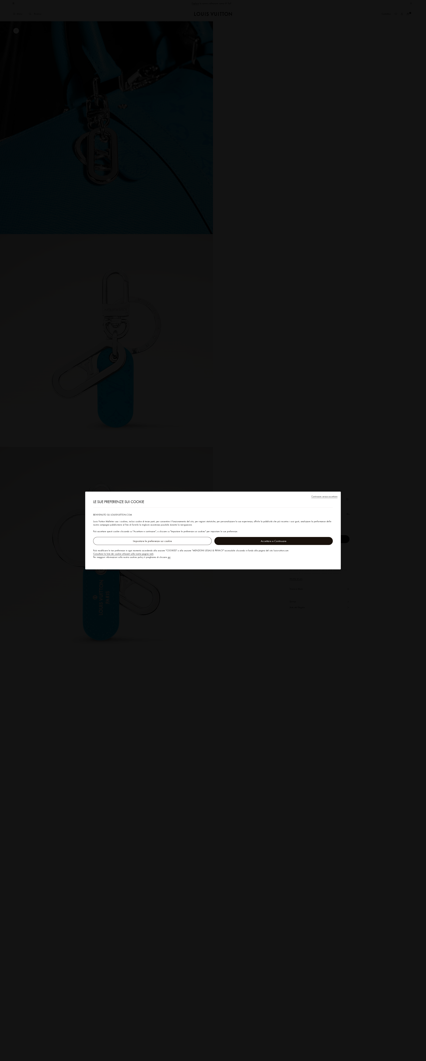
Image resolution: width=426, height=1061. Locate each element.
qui (169, 557)
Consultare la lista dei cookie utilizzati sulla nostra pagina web (123, 553)
